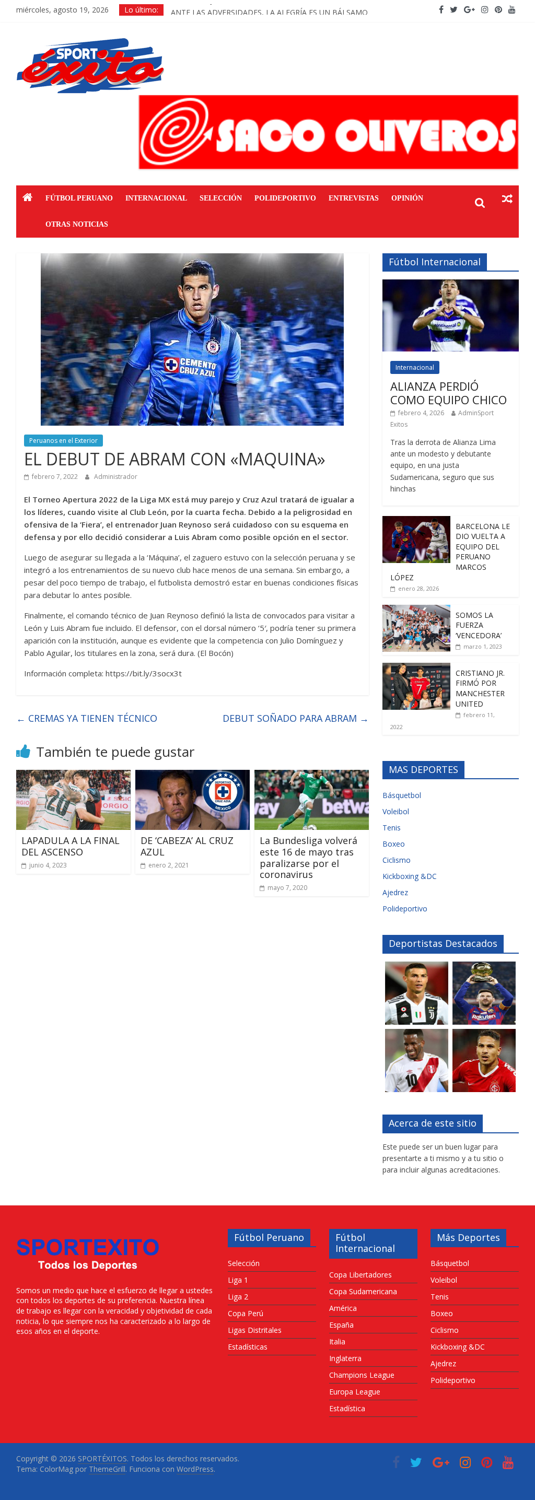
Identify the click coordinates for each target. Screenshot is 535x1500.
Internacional (156, 198)
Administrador (115, 476)
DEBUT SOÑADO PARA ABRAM (296, 718)
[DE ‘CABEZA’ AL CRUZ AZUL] (192, 776)
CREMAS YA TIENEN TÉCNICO (86, 718)
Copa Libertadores (360, 1275)
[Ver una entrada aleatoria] (507, 198)
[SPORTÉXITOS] (27, 198)
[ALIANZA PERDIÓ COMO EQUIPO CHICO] (450, 285)
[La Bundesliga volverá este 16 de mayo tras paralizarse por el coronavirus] (311, 776)
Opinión (407, 198)
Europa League (354, 1392)
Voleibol (395, 811)
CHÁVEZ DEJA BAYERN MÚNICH (225, 10)
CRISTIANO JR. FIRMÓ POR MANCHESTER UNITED (480, 688)
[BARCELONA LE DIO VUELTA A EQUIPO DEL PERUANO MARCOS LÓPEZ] (416, 521)
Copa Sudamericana (363, 1291)
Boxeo (393, 844)
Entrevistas (354, 198)
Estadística (347, 1408)
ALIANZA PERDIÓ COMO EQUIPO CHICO (448, 392)
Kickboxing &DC (409, 876)
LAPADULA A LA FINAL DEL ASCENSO (70, 846)
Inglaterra (345, 1358)
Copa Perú (245, 1313)
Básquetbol (401, 795)
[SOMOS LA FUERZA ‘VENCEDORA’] (416, 610)
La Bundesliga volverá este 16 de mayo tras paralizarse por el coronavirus (308, 857)
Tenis (391, 828)
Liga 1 (238, 1280)
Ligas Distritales (255, 1330)
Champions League (361, 1375)
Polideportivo (285, 198)
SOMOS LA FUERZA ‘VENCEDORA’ (479, 625)
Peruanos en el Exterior (63, 440)
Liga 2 (238, 1297)
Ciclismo (396, 860)
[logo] (88, 1234)
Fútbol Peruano (79, 198)
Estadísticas (248, 1347)
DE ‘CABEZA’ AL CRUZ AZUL (187, 846)
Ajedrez (395, 892)
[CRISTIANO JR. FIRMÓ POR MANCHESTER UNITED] (416, 668)
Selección (221, 198)
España (341, 1325)
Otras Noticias (76, 224)
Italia (337, 1341)
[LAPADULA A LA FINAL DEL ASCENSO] (73, 776)
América (343, 1308)
